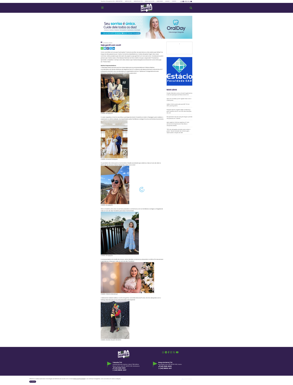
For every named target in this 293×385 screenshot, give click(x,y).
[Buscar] (191, 8)
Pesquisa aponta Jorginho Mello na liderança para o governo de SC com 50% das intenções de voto (179, 111)
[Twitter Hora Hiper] (189, 1)
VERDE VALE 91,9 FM (149, 1)
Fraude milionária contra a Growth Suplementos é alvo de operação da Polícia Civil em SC (179, 94)
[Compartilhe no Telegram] (105, 48)
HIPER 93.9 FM (128, 1)
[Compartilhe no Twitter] (110, 48)
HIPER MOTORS (119, 1)
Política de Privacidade (79, 378)
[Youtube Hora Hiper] (191, 1)
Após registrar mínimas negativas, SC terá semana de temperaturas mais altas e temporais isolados (178, 124)
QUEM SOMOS (160, 1)
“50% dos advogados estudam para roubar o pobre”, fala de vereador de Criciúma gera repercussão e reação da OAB (178, 131)
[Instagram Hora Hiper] (186, 1)
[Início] (146, 11)
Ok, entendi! (32, 381)
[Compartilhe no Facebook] (108, 48)
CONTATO (174, 1)
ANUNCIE (167, 1)
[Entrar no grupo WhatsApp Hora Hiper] (181, 1)
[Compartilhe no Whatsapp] (102, 48)
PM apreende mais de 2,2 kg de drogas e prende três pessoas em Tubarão (179, 117)
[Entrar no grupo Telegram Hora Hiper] (183, 1)
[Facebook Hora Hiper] (168, 352)
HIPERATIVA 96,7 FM (138, 1)
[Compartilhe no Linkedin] (113, 48)
